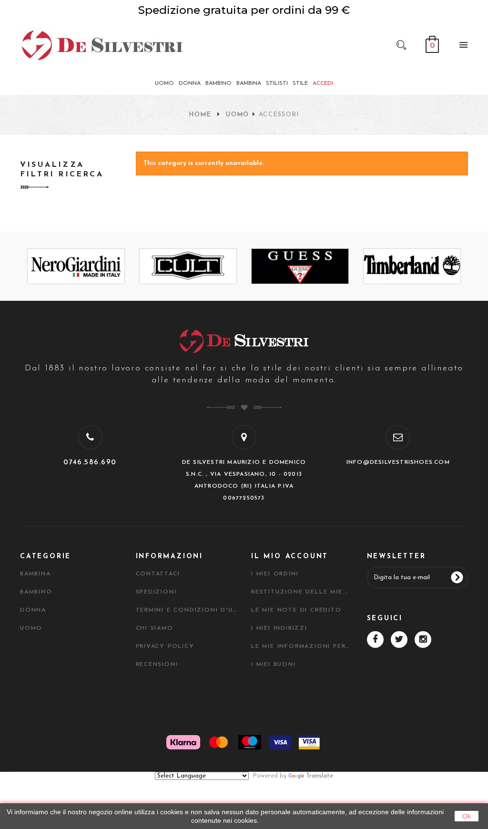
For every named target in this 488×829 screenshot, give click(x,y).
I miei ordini (274, 574)
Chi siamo (154, 628)
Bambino (36, 592)
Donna (33, 610)
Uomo (237, 115)
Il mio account (289, 556)
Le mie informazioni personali (302, 646)
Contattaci (158, 574)
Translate (319, 776)
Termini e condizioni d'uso (186, 610)
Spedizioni (156, 592)
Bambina (35, 574)
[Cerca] (401, 44)
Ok (466, 816)
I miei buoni (273, 664)
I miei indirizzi (279, 628)
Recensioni (157, 664)
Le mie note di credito (296, 610)
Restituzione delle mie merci (302, 592)
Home (200, 115)
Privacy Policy (165, 646)
